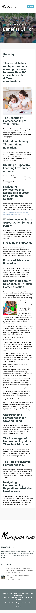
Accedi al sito (9, 603)
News (17, 24)
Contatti (28, 603)
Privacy (18, 607)
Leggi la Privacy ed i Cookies (13, 597)
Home (7, 24)
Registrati (19, 603)
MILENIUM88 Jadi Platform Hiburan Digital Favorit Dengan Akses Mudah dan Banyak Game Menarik (20, 569)
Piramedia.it (25, 593)
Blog (12, 24)
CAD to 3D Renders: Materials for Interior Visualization (17, 576)
